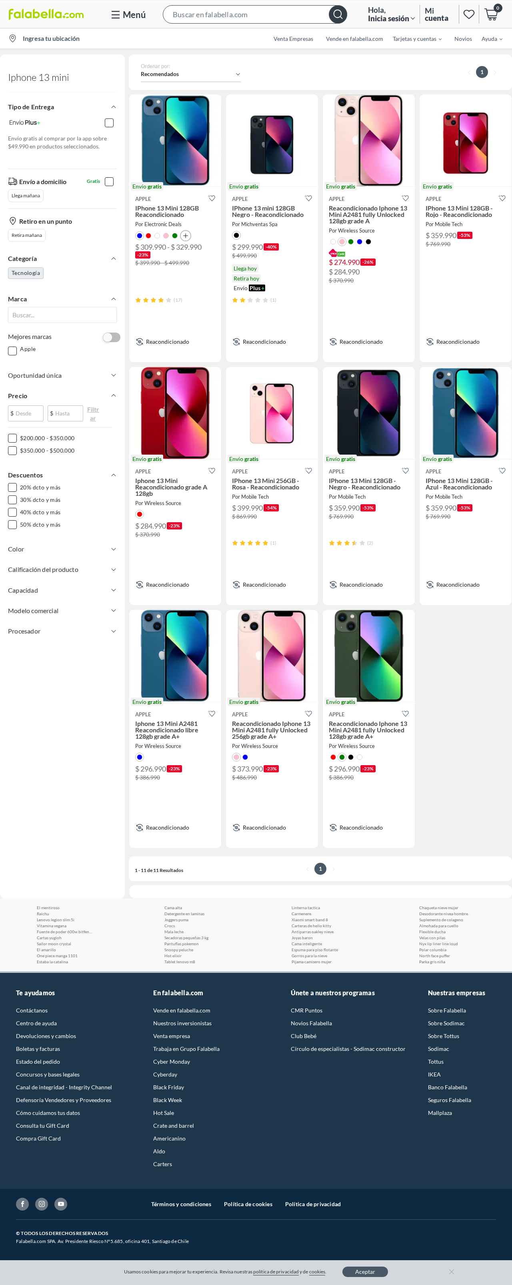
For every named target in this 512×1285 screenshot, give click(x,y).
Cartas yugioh (49, 937)
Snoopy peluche (178, 949)
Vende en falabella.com (181, 1010)
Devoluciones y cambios (46, 1035)
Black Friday (168, 1087)
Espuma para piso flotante (315, 949)
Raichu (43, 913)
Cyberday (165, 1074)
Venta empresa (171, 1035)
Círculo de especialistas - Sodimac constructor (348, 1048)
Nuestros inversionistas (182, 1023)
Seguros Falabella (449, 1100)
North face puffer (434, 955)
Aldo (159, 1151)
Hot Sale (163, 1112)
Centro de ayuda (36, 1023)
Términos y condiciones (181, 1204)
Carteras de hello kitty (311, 925)
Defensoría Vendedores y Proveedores (63, 1100)
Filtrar (93, 411)
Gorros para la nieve (309, 955)
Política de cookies (248, 1204)
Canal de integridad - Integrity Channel (64, 1087)
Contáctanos (32, 1010)
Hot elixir (173, 955)
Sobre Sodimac (446, 1023)
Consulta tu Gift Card (42, 1125)
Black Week (167, 1100)
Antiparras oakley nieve (313, 931)
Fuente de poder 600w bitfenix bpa (65, 931)
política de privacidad (276, 1272)
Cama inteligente (307, 943)
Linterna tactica (306, 907)
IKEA (434, 1074)
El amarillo (46, 949)
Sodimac (438, 1048)
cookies (317, 1272)
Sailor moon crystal (54, 943)
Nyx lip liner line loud (438, 943)
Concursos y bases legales (48, 1074)
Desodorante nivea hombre (443, 913)
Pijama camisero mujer (312, 961)
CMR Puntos (306, 1010)
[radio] (138, 300)
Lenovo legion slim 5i (55, 919)
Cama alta (173, 907)
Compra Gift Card (38, 1138)
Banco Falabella (447, 1087)
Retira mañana (27, 235)
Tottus (436, 1061)
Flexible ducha (432, 931)
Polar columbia (432, 949)
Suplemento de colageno (441, 919)
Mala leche (174, 931)
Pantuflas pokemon (181, 943)
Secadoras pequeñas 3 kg (186, 937)
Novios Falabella (311, 1023)
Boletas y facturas (38, 1048)
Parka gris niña (432, 961)
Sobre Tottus (443, 1035)
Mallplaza (440, 1112)
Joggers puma (176, 919)
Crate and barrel (173, 1125)
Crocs (169, 925)
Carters (162, 1164)
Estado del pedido (38, 1061)
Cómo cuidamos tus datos (48, 1112)
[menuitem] (412, 38)
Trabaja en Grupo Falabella (186, 1048)
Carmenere (301, 913)
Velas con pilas (432, 937)
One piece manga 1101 (57, 955)
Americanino (169, 1138)
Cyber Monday (171, 1061)
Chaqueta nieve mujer (438, 907)
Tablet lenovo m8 (179, 961)
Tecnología (26, 273)
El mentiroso (48, 907)
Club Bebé (303, 1035)
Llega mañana (26, 195)
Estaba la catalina (52, 961)
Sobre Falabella (447, 1010)
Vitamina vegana (51, 925)
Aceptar (365, 1271)
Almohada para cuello (438, 925)
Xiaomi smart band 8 (310, 919)
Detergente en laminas (184, 913)
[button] (255, 14)
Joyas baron (302, 937)
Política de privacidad (313, 1204)
